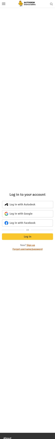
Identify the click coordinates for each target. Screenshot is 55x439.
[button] (3, 4)
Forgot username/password (28, 249)
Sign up (31, 245)
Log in (27, 236)
